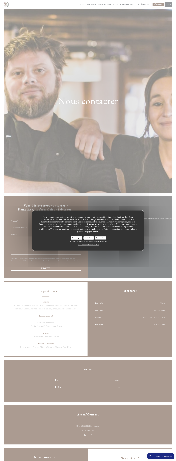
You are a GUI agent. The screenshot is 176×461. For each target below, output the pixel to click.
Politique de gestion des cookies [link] (88, 245)
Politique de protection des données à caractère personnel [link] (88, 241)
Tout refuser (88, 238)
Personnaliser (100, 238)
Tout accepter (76, 238)
